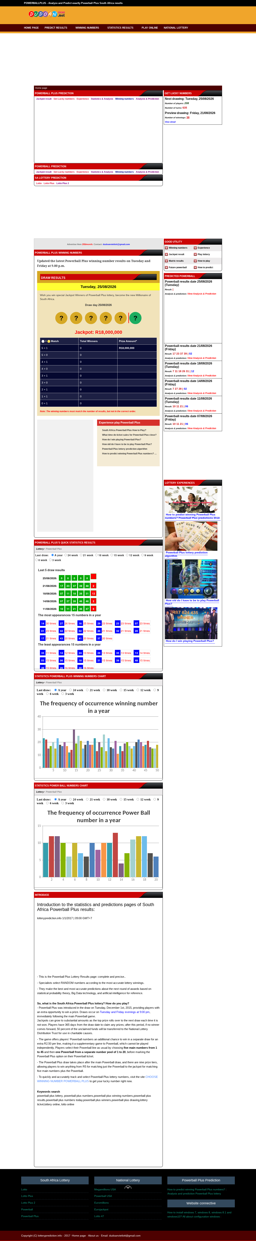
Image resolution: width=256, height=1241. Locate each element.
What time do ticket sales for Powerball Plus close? (129, 435)
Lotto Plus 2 (62, 183)
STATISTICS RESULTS (120, 27)
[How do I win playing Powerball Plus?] (191, 623)
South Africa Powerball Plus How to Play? (124, 430)
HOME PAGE (31, 27)
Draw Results (53, 277)
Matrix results (176, 261)
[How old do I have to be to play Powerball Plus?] (191, 579)
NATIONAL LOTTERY (176, 27)
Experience (83, 99)
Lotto (39, 183)
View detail (170, 122)
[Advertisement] (144, 14)
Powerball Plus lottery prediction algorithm (124, 449)
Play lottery (204, 254)
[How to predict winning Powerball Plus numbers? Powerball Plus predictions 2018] (191, 499)
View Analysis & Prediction (201, 293)
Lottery (40, 549)
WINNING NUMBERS (87, 27)
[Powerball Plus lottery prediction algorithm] (191, 536)
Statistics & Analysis (102, 99)
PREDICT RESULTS (56, 27)
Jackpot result (44, 99)
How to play (204, 261)
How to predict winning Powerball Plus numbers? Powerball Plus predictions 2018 (129, 453)
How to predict (205, 267)
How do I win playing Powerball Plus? (121, 439)
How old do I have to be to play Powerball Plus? (127, 444)
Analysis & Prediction (147, 99)
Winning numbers (124, 99)
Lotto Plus (49, 183)
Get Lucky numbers (64, 99)
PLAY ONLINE (150, 27)
